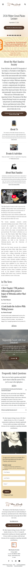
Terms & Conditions (18, 565)
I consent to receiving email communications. (12, 466)
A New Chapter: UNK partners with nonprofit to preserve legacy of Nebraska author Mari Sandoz (13, 292)
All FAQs (14, 386)
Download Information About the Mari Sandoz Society (14, 113)
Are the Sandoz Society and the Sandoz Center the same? (11, 389)
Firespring (23, 564)
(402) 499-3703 (16, 555)
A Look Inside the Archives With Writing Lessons (13, 308)
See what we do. (14, 521)
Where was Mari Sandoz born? (9, 410)
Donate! (13, 358)
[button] (2, 4)
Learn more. (14, 139)
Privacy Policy (10, 565)
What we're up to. (15, 158)
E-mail (14, 557)
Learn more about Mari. (14, 184)
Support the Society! (13, 525)
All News (14, 326)
